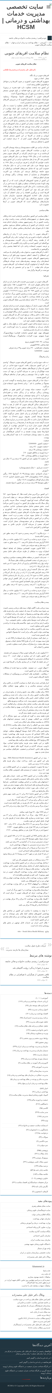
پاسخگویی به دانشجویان (39, 1130)
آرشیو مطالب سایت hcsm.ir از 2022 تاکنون (34, 1318)
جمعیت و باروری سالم (40, 1100)
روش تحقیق (43, 1042)
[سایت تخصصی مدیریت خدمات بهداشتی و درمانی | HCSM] (26, 16)
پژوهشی (44, 1150)
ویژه (46, 1120)
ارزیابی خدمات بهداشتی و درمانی (35, 1001)
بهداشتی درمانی (42, 1092)
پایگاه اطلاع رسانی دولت (41, 1214)
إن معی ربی (45, 1274)
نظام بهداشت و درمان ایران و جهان (24, 43)
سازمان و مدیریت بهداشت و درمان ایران (32, 1046)
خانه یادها (46, 1271)
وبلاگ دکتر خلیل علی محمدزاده (38, 1257)
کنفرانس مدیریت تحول (41, 1321)
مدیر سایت (44, 1112)
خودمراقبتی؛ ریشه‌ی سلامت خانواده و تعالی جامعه (27, 38)
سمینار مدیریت (42, 1055)
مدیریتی (45, 1116)
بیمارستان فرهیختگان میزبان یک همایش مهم (33, 1306)
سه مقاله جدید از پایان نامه (40, 1312)
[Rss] (28, 1389)
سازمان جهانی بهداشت (41, 1219)
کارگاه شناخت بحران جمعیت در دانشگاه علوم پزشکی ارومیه (25, 1366)
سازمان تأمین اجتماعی (41, 1236)
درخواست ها (43, 1133)
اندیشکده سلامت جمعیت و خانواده (35, 1125)
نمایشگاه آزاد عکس (42, 1309)
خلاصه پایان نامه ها (41, 1170)
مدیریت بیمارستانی (40, 1071)
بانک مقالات (43, 1154)
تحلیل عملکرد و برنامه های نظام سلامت (33, 1026)
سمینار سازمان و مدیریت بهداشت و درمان (32, 1051)
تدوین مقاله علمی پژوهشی (38, 1162)
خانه (50, 43)
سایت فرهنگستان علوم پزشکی (38, 1210)
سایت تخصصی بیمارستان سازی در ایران (35, 1253)
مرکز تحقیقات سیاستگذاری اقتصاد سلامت (32, 1182)
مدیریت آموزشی (41, 1067)
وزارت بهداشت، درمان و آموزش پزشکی (35, 1223)
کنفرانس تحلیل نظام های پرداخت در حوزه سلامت (31, 1299)
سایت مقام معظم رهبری (41, 1206)
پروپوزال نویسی (42, 1158)
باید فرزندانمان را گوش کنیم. (37, 1358)
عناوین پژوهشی (42, 1178)
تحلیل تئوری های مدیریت (39, 1022)
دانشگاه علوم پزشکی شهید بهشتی (37, 1244)
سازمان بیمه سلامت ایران (40, 1240)
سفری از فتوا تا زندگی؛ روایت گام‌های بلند (31, 968)
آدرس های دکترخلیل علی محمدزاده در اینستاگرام (32, 1325)
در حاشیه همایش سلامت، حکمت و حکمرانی (33, 1303)
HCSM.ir (11, 1386)
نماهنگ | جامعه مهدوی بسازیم (39, 1277)
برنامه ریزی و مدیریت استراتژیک (35, 1018)
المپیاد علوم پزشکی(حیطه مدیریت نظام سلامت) (30, 1095)
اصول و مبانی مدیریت (40, 1009)
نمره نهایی (44, 1145)
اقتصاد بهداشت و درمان (39, 1014)
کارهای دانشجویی (41, 1191)
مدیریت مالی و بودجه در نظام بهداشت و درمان (30, 1079)
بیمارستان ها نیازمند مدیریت (17, 949)
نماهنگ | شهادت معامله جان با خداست (36, 1286)
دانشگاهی (44, 1104)
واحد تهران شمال (43, 1248)
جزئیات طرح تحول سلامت (35, 945)
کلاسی (45, 1108)
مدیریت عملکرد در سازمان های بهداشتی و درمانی (29, 1075)
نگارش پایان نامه (41, 1186)
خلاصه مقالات (43, 1174)
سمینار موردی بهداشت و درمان (36, 1059)
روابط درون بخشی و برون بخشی (35, 1038)
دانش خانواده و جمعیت (39, 1030)
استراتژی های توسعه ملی (38, 1005)
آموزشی (43, 43)
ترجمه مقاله (43, 1166)
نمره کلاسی (43, 1141)
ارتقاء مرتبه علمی (43, 1315)
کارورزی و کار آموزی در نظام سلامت (34, 1063)
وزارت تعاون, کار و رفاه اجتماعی (38, 1227)
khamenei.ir (38, 1266)
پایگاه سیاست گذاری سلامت (39, 1231)
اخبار (46, 1088)
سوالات (45, 1137)
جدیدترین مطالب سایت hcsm (39, 1328)
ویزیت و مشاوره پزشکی (39, 1033)
